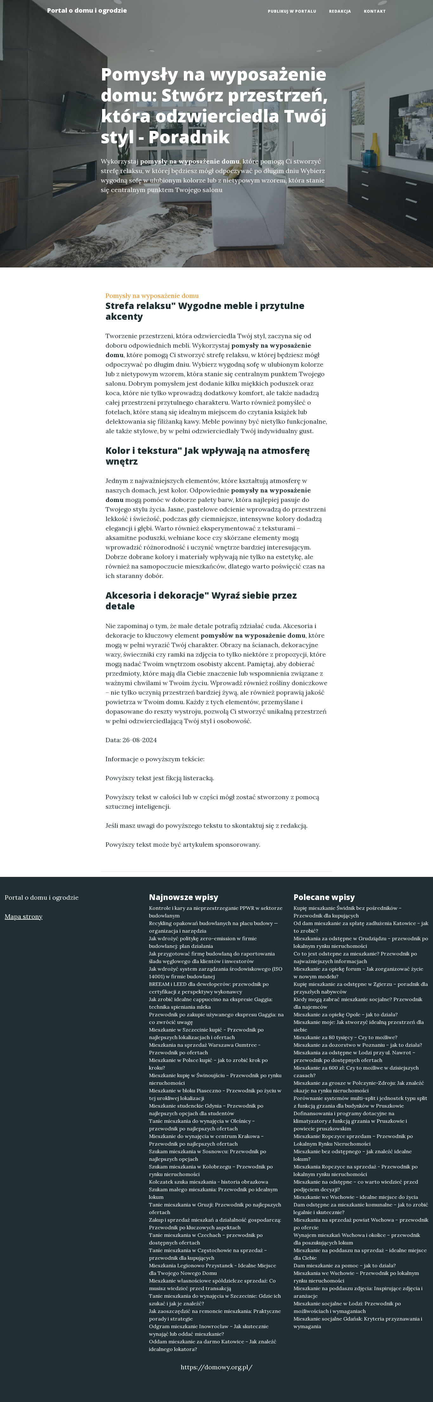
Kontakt (375, 11)
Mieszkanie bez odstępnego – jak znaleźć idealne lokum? (353, 1155)
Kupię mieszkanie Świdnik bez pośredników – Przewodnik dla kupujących (348, 912)
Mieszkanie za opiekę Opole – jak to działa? (346, 1014)
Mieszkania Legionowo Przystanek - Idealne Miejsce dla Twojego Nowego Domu (212, 1269)
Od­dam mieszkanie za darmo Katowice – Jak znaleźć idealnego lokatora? (212, 1345)
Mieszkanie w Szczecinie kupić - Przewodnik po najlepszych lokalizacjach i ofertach (206, 1033)
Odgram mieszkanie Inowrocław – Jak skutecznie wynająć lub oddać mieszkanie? (208, 1330)
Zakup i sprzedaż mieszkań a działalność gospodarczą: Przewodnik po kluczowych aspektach (215, 1224)
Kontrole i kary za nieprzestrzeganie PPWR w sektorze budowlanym (215, 912)
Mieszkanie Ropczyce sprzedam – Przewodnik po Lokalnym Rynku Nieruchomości (353, 1140)
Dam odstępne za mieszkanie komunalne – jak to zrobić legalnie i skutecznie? (361, 1208)
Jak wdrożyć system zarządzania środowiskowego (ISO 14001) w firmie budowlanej (215, 973)
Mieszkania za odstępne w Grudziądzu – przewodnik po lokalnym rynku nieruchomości (361, 942)
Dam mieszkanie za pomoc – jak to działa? (345, 1265)
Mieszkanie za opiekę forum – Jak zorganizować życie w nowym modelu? (358, 973)
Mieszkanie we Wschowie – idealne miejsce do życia (356, 1197)
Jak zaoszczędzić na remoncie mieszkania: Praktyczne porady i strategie (215, 1315)
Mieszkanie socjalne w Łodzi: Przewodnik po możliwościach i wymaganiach (347, 1307)
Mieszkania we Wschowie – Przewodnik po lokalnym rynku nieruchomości (356, 1277)
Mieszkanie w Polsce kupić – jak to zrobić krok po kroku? (208, 1064)
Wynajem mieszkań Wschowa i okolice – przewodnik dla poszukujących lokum (357, 1239)
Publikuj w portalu (292, 11)
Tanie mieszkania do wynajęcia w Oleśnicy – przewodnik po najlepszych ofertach (202, 1125)
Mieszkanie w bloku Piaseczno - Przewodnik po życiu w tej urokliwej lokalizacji (215, 1094)
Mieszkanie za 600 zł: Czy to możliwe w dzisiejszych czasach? (356, 1071)
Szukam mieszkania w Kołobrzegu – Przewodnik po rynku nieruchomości (211, 1170)
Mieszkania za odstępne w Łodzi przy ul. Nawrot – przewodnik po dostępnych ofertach (354, 1056)
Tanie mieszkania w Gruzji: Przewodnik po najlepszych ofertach (215, 1208)
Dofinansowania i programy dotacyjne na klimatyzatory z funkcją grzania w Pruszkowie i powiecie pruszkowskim (350, 1121)
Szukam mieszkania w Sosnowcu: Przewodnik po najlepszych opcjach (207, 1155)
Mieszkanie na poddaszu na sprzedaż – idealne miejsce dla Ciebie (360, 1254)
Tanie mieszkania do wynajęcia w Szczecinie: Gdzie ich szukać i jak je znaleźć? (215, 1300)
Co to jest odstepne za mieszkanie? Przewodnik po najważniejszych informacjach (355, 957)
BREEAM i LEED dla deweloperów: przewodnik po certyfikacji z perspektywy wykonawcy (209, 988)
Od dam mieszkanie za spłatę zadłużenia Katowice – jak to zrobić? (361, 927)
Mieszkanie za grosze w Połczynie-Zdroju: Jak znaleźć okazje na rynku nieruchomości (359, 1087)
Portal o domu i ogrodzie (87, 10)
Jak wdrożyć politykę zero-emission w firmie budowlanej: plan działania (203, 942)
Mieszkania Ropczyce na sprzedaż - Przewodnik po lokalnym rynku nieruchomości (356, 1170)
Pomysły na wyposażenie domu (152, 295)
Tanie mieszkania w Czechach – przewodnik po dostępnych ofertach (206, 1239)
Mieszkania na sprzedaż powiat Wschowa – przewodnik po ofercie (361, 1224)
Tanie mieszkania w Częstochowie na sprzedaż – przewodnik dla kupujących (208, 1254)
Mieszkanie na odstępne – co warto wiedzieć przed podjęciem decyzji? (356, 1186)
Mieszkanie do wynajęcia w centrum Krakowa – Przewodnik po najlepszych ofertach (206, 1140)
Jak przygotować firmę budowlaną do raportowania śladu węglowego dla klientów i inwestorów (212, 957)
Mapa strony (23, 916)
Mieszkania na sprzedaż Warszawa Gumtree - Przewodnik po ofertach (205, 1049)
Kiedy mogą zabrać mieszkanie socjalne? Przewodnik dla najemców (358, 1003)
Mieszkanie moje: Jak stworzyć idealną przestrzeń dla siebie (359, 1026)
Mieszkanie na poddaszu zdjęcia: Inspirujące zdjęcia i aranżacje (358, 1292)
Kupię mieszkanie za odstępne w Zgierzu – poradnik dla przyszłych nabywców (361, 988)
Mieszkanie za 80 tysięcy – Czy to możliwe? (345, 1037)
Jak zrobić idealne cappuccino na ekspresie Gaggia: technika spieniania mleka (211, 1003)
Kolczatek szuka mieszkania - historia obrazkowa (208, 1182)
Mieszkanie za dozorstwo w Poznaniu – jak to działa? (358, 1045)
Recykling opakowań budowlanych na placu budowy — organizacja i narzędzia (213, 927)
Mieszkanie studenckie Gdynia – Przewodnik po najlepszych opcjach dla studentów (206, 1109)
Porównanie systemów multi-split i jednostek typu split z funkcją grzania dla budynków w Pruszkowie (360, 1102)
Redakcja (340, 11)
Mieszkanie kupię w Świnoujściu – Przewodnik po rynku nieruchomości (215, 1079)
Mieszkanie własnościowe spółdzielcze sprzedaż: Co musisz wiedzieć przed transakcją (212, 1284)
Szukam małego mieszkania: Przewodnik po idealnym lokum (213, 1193)
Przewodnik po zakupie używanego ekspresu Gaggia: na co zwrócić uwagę (216, 1018)
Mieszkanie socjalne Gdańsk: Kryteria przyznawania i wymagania (358, 1322)
